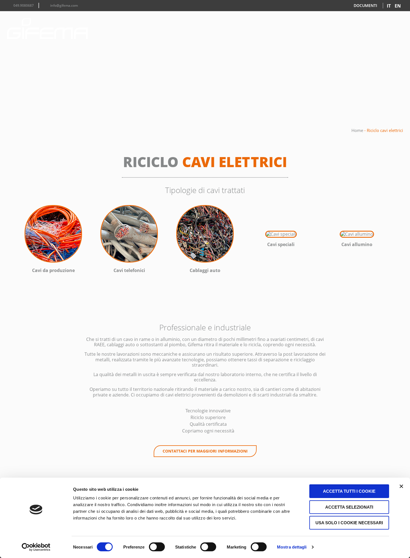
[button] (9, 240)
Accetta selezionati (349, 507)
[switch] (157, 546)
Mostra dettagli (292, 547)
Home (357, 130)
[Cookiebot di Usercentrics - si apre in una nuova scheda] (36, 547)
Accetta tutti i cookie (349, 491)
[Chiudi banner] (401, 486)
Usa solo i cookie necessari (349, 522)
